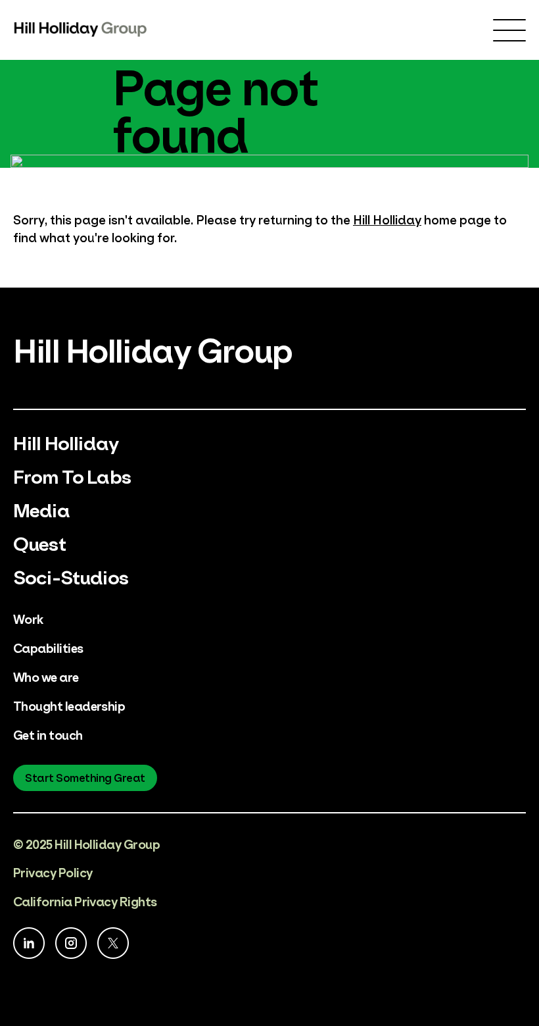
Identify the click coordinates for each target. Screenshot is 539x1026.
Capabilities (48, 647)
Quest (39, 541)
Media (41, 508)
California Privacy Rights (85, 901)
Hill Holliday (387, 219)
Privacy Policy (52, 872)
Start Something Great (85, 776)
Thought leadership (69, 705)
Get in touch (48, 734)
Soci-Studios (70, 575)
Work (28, 618)
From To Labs (72, 474)
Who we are (46, 676)
